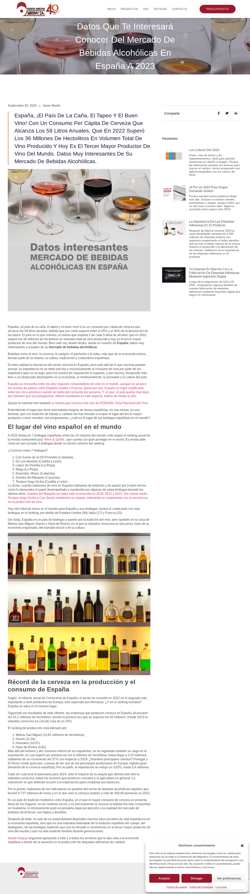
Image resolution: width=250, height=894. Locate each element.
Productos (129, 9)
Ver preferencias (229, 878)
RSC (146, 9)
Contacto (179, 9)
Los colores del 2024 (204, 150)
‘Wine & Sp (51, 439)
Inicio (111, 9)
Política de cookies (177, 886)
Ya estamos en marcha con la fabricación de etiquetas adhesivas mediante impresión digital (214, 272)
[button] (242, 846)
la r (54, 403)
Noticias (160, 9)
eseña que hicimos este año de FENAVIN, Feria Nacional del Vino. (102, 403)
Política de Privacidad (201, 886)
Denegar (197, 878)
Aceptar (164, 878)
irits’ (62, 439)
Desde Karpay (18, 838)
